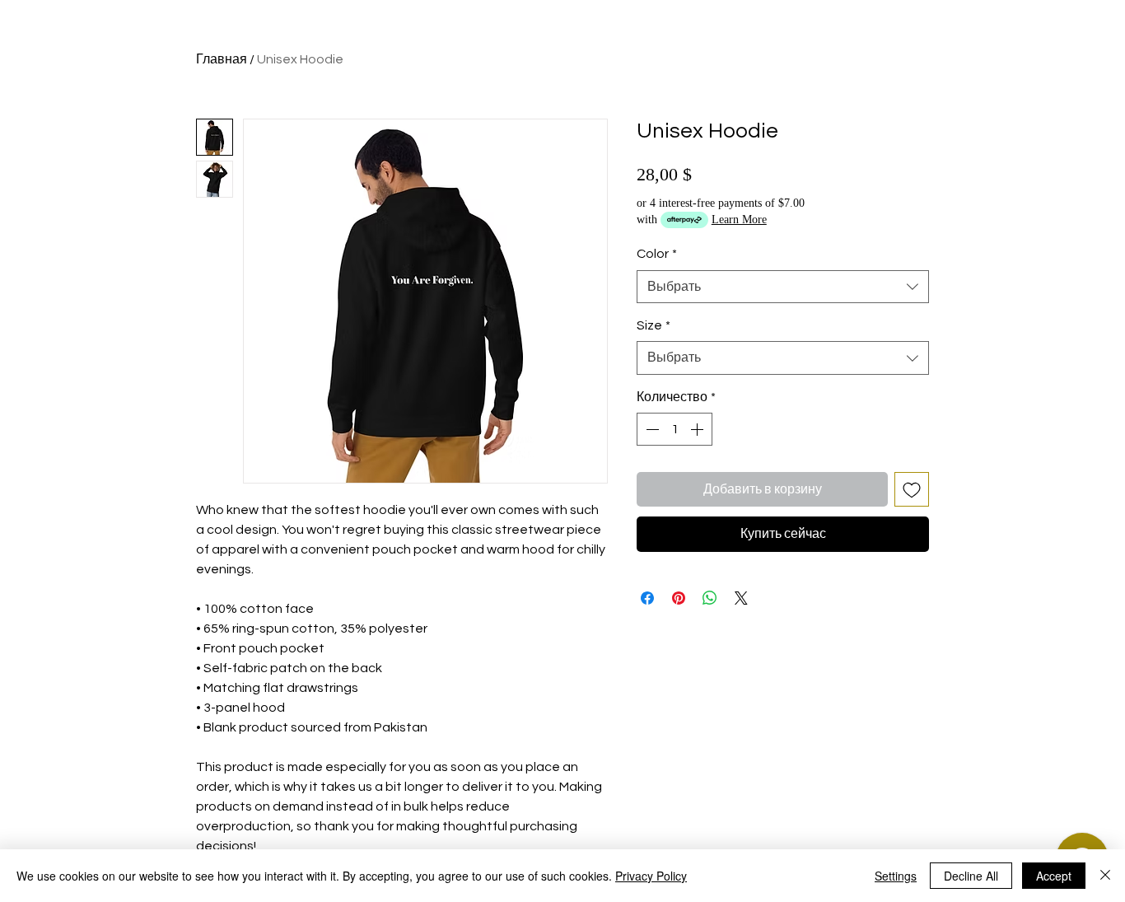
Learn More (739, 219)
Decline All (971, 875)
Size (653, 325)
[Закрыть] (1105, 875)
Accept (1053, 875)
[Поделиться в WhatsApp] (710, 598)
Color (657, 253)
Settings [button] (896, 875)
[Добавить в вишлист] (911, 489)
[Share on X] (741, 598)
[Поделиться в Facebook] (647, 598)
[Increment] (698, 429)
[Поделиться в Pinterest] (679, 598)
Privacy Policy (651, 875)
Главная (221, 59)
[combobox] (783, 286)
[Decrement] (650, 429)
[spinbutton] (674, 429)
